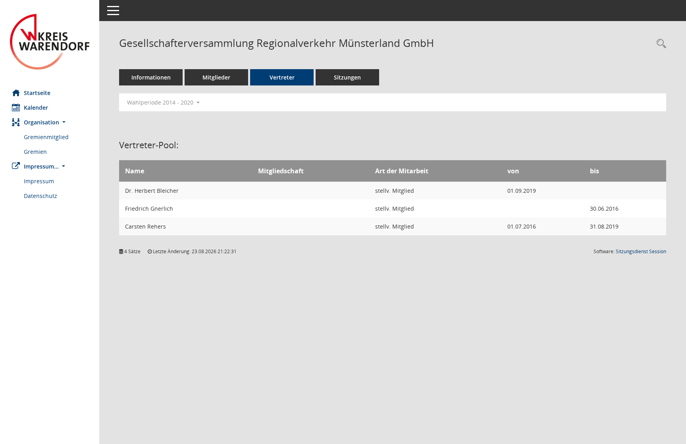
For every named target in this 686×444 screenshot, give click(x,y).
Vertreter (282, 77)
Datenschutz (40, 196)
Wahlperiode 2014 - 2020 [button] (161, 102)
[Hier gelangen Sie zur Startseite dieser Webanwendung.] (49, 42)
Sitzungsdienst (641, 251)
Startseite (37, 93)
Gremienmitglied (46, 137)
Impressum (39, 181)
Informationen (151, 77)
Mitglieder (216, 77)
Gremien (35, 151)
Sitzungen (347, 77)
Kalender (36, 107)
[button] (49, 122)
